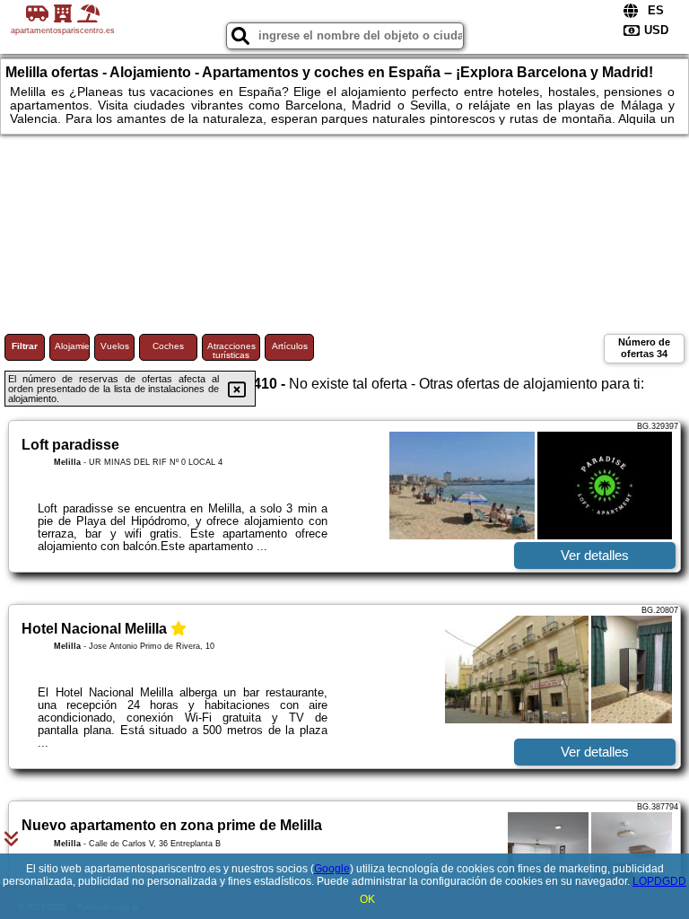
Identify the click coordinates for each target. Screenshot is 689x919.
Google (332, 868)
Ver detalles (595, 555)
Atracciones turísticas (231, 350)
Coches (168, 346)
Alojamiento (72, 346)
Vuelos (114, 346)
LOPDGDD (659, 881)
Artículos (290, 346)
